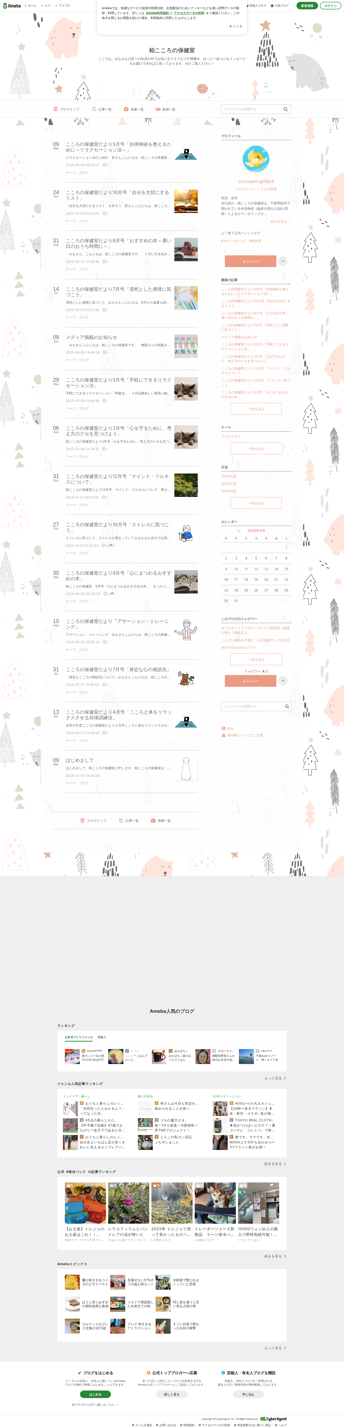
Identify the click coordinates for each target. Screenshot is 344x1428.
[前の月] (239, 531)
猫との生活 (145, 1096)
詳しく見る (171, 1394)
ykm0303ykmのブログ (238, 647)
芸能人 (102, 1037)
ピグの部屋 (268, 189)
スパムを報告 (143, 1425)
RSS (230, 729)
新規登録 (307, 5)
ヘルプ (282, 1425)
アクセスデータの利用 (216, 1425)
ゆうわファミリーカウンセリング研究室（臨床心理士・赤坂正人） (255, 630)
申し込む (248, 1394)
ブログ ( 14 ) (230, 436)
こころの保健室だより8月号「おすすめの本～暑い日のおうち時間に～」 (255, 315)
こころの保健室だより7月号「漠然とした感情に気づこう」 (255, 327)
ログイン (331, 5)
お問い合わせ (167, 1425)
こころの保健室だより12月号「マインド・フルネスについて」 (255, 370)
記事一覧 (105, 109)
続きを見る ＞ (281, 221)
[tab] (79, 1037)
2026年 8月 (256, 530)
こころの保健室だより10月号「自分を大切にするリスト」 (255, 303)
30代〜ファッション (227, 1096)
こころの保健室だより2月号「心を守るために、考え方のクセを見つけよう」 (253, 358)
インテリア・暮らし (76, 1096)
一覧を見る (256, 409)
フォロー (252, 261)
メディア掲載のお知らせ (239, 337)
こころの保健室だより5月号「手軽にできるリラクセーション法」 (255, 346)
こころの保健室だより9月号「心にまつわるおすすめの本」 (255, 394)
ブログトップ (70, 109)
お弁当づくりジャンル (79, 1037)
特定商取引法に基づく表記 (254, 1425)
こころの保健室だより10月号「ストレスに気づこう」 (255, 382)
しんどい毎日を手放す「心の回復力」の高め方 (255, 640)
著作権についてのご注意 (245, 735)
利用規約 (189, 1425)
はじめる (95, 1394)
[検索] (285, 109)
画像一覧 (137, 109)
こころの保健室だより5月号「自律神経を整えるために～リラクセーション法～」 (255, 291)
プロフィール (245, 189)
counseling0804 (256, 181)
